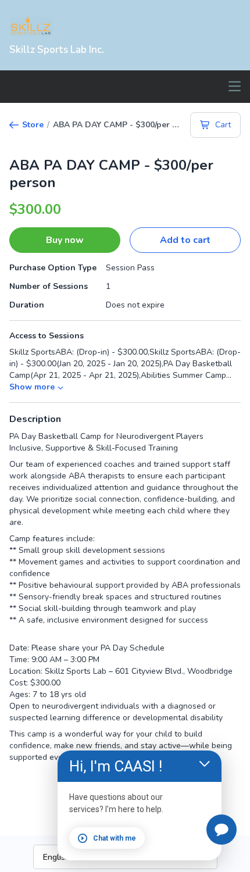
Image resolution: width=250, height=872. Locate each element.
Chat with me (114, 838)
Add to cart (185, 240)
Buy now (65, 240)
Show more (32, 386)
